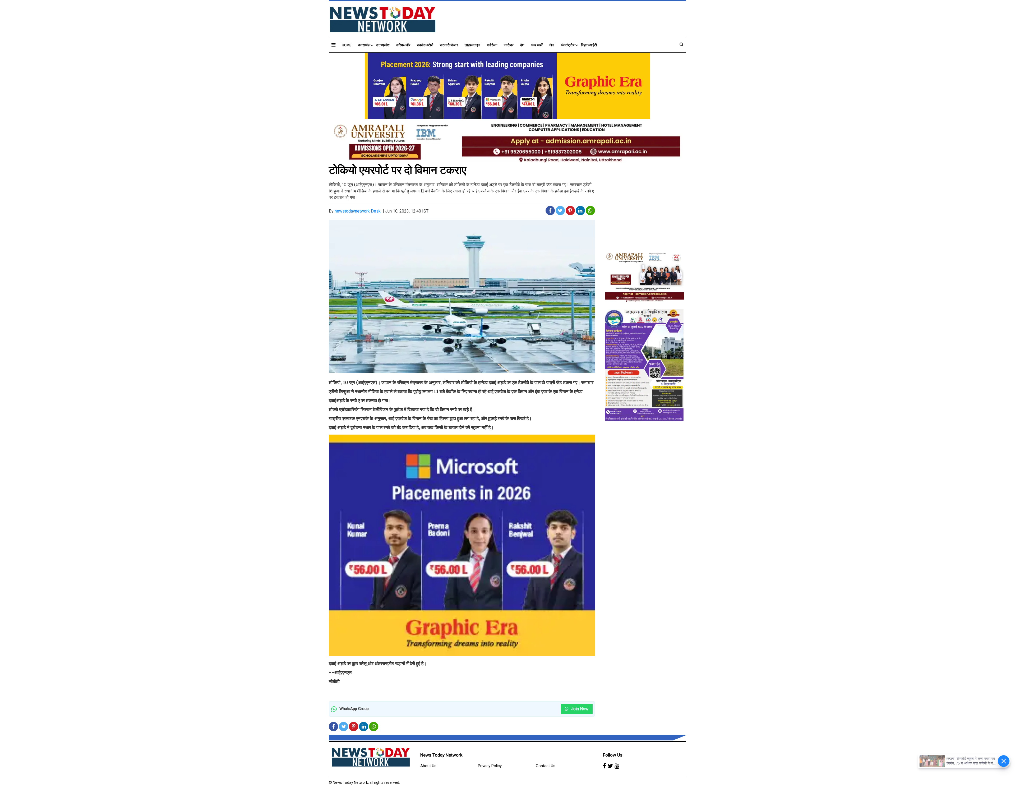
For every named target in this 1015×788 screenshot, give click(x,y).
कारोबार (509, 45)
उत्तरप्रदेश (382, 45)
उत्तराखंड (364, 45)
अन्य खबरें (537, 45)
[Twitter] (610, 766)
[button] (333, 45)
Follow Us (612, 755)
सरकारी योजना (449, 45)
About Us (428, 765)
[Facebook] (604, 766)
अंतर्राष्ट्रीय (567, 45)
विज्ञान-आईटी (589, 45)
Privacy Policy (490, 765)
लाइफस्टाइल (472, 45)
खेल (551, 45)
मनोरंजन (492, 45)
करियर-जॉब (403, 45)
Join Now (579, 708)
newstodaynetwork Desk (358, 211)
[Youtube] (617, 766)
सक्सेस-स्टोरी (425, 45)
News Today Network (441, 755)
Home (346, 45)
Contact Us (545, 765)
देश (522, 45)
